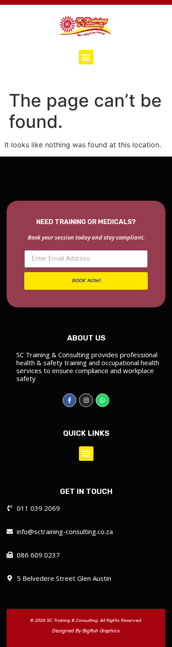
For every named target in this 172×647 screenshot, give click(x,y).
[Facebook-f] (69, 400)
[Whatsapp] (102, 400)
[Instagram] (86, 400)
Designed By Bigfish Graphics (86, 631)
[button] (86, 57)
